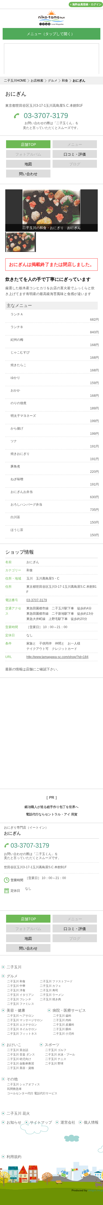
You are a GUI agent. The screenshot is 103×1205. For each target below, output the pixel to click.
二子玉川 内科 (62, 1020)
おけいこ (14, 1045)
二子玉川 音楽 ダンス (21, 1054)
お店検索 (37, 80)
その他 (12, 1079)
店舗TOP (28, 144)
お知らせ (14, 1122)
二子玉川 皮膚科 (63, 1024)
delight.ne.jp (95, 1190)
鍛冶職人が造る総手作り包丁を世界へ (51, 807)
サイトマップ (41, 1122)
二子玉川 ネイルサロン (22, 1029)
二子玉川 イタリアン (20, 994)
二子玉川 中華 (16, 985)
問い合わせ (28, 174)
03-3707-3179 (46, 115)
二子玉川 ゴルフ (55, 1050)
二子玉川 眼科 (62, 1029)
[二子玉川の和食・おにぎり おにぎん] (51, 209)
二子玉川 (14, 967)
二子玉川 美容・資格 (20, 1067)
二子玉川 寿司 (49, 990)
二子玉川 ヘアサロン (20, 1015)
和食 (65, 80)
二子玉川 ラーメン (52, 994)
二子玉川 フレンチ (19, 999)
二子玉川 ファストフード (56, 981)
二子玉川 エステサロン (22, 1024)
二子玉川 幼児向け (19, 1059)
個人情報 (91, 1122)
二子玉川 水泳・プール (60, 1054)
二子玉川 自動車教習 (20, 1063)
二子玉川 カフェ (50, 985)
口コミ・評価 (75, 154)
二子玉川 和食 (16, 981)
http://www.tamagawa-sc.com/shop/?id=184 (57, 657)
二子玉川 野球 (54, 1063)
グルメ (52, 80)
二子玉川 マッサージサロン (25, 1020)
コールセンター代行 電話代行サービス (32, 1093)
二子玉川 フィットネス (22, 1033)
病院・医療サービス (69, 1010)
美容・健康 (16, 1010)
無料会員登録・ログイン (86, 4)
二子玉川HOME (15, 80)
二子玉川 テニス (55, 1059)
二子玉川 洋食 (16, 990)
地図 (28, 164)
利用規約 (14, 1157)
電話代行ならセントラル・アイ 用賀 (51, 814)
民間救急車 (14, 1088)
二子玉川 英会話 (17, 1050)
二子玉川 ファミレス (20, 1003)
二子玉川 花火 (18, 1113)
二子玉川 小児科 (63, 1033)
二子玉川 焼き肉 (50, 999)
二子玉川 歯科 (62, 1015)
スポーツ (52, 1045)
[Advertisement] (51, 733)
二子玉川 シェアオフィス (23, 1084)
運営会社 (67, 1122)
